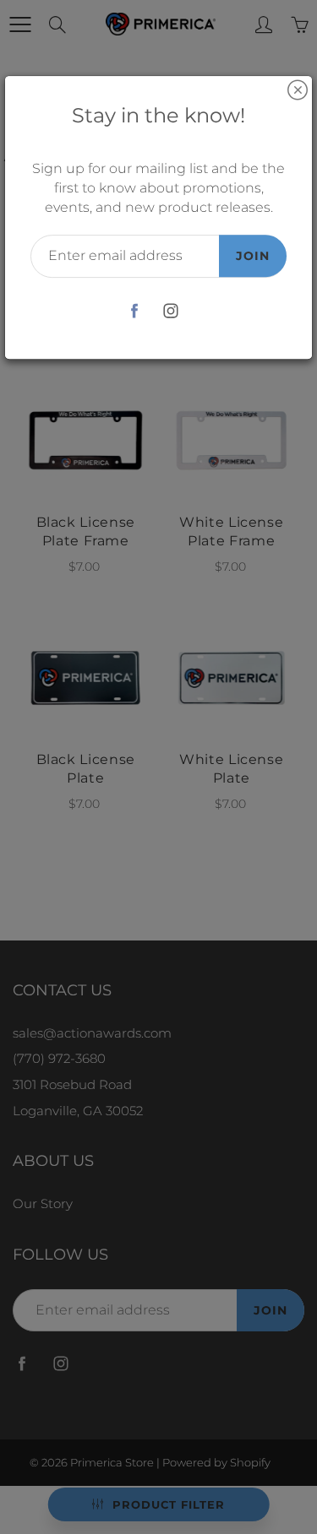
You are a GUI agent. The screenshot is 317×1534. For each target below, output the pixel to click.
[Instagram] (171, 311)
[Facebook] (135, 311)
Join (253, 255)
